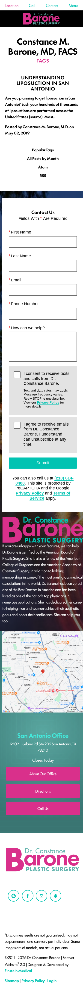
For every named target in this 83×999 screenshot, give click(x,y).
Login (51, 980)
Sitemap (12, 980)
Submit (42, 463)
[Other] (13, 896)
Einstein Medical (18, 970)
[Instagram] (41, 896)
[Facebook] (27, 896)
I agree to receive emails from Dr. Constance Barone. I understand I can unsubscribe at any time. (46, 434)
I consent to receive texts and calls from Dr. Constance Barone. (46, 389)
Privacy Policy (48, 402)
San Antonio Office (42, 735)
